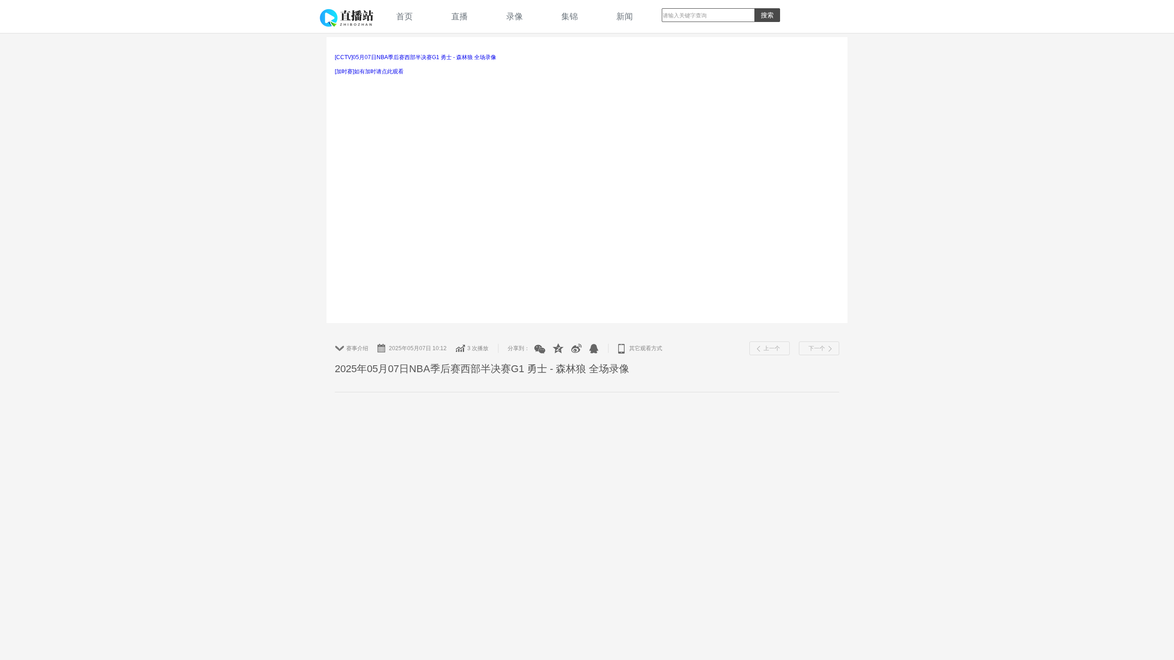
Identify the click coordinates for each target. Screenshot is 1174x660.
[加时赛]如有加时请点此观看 (369, 71)
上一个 (772, 348)
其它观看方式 (645, 348)
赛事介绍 (357, 348)
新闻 (624, 16)
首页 (404, 16)
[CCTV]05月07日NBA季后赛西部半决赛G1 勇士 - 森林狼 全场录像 (415, 57)
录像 (514, 16)
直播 (459, 16)
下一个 (817, 348)
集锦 (569, 16)
